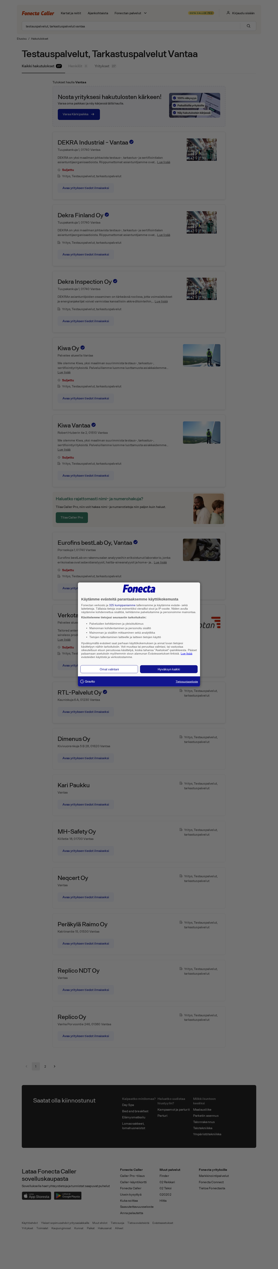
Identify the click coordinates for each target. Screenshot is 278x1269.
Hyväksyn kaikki (169, 669)
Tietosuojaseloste (187, 681)
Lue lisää (186, 653)
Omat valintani (109, 669)
